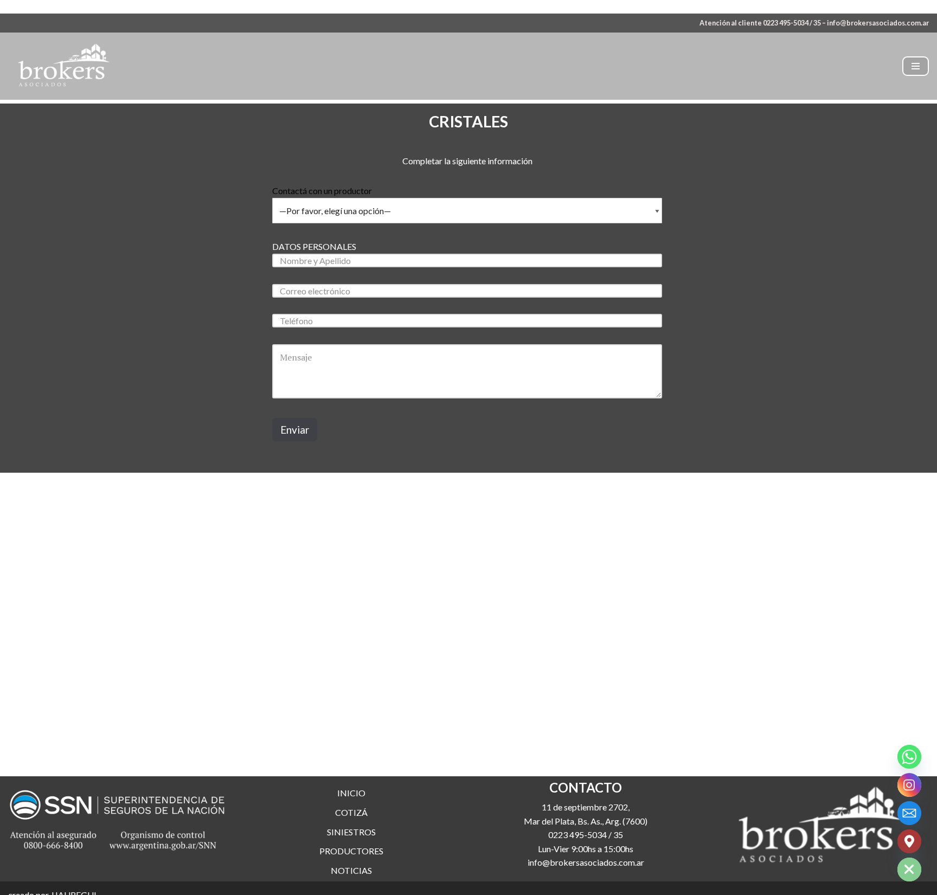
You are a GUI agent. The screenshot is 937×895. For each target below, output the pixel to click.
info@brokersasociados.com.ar (878, 22)
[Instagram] (909, 785)
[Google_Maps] (909, 841)
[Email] (909, 813)
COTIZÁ (351, 812)
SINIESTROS (351, 832)
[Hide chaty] (909, 869)
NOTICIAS (351, 870)
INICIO (351, 793)
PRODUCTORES (351, 851)
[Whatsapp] (909, 757)
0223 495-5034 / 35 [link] (585, 834)
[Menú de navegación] (915, 66)
